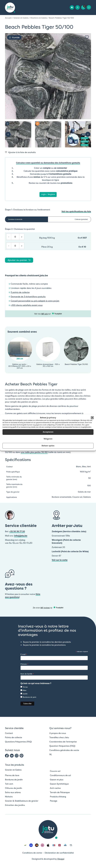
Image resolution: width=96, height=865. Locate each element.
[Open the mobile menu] (89, 7)
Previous (8, 134)
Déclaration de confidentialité (59, 853)
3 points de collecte (20, 292)
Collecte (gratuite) (81, 219)
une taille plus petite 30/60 (34, 452)
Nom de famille (27, 674)
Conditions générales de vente (64, 750)
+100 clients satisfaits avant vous (26, 305)
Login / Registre (48, 194)
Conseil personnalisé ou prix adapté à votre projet (35, 301)
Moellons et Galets (38, 18)
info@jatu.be (20, 535)
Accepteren (48, 432)
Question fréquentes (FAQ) (62, 746)
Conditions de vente (32, 853)
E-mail (23, 654)
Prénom (24, 664)
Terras (25, 687)
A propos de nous (57, 733)
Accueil (8, 18)
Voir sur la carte (60, 560)
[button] (92, 417)
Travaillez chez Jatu (59, 737)
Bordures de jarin (29, 697)
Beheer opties (48, 445)
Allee (24, 690)
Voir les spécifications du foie (76, 211)
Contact (9, 733)
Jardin (25, 694)
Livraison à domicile (15, 219)
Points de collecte (13, 737)
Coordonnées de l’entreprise (63, 741)
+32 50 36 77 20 (17, 531)
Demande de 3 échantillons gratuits (28, 296)
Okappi (60, 858)
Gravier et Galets (21, 18)
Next (87, 134)
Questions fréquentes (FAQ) (18, 741)
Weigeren (48, 438)
